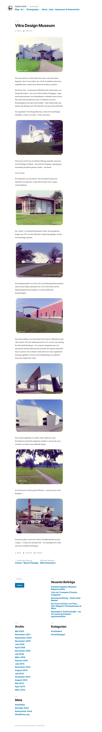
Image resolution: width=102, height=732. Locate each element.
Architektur (39, 553)
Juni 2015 (19, 664)
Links (51, 9)
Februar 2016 (21, 660)
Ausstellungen (58, 634)
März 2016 (20, 657)
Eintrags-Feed (22, 708)
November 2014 (23, 667)
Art (22, 9)
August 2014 (21, 670)
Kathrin (19, 31)
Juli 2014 (19, 673)
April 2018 (20, 647)
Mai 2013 (19, 683)
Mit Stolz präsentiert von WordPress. (34, 725)
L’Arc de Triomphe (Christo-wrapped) (64, 593)
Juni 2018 (19, 644)
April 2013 (20, 686)
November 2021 (22, 634)
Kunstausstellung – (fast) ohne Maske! (65, 599)
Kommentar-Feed (23, 711)
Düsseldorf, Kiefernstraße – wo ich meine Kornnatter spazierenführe (66, 614)
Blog (17, 9)
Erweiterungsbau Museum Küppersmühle (63, 588)
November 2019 (22, 641)
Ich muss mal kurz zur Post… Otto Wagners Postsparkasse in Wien (66, 606)
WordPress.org (22, 714)
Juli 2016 (19, 654)
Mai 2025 (19, 631)
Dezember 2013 (22, 677)
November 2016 (22, 651)
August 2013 (21, 680)
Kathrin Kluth (20, 6)
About (44, 9)
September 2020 (23, 638)
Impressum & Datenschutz (67, 9)
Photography (33, 9)
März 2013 (20, 690)
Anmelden (20, 704)
